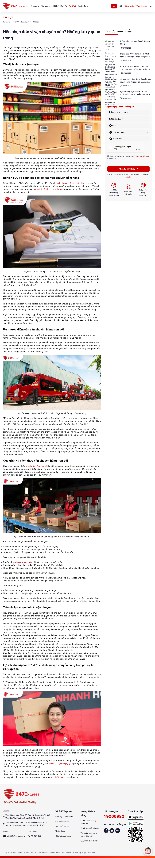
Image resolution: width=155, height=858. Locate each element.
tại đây (128, 177)
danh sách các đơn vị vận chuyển (47, 189)
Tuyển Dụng (83, 6)
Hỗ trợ (55, 6)
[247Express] (22, 794)
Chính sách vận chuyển (90, 828)
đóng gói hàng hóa (23, 562)
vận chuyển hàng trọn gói (36, 466)
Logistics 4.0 (26, 22)
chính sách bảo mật (142, 156)
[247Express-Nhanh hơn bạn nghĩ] (114, 6)
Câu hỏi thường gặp (63, 836)
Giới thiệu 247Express (64, 816)
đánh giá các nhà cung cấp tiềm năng (72, 183)
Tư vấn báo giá (141, 6)
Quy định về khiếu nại (89, 841)
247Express (60, 777)
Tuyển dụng (60, 831)
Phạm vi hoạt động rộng (59, 763)
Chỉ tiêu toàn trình (62, 821)
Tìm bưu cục (46, 6)
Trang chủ (35, 6)
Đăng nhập (129, 6)
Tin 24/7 (72, 6)
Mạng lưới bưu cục (62, 826)
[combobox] (129, 132)
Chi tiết (36, 22)
